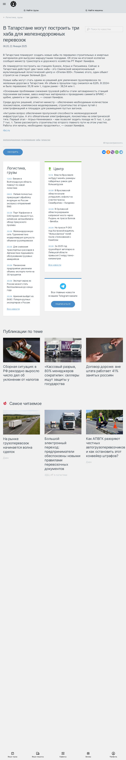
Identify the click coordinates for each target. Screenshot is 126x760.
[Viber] (112, 152)
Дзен (6, 457)
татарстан (45, 140)
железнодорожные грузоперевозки (19, 140)
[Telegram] (121, 152)
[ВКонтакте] (104, 152)
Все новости (13, 309)
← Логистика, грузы (13, 17)
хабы (38, 140)
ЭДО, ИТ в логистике (56, 474)
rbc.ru (6, 130)
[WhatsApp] (117, 152)
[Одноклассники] (108, 152)
